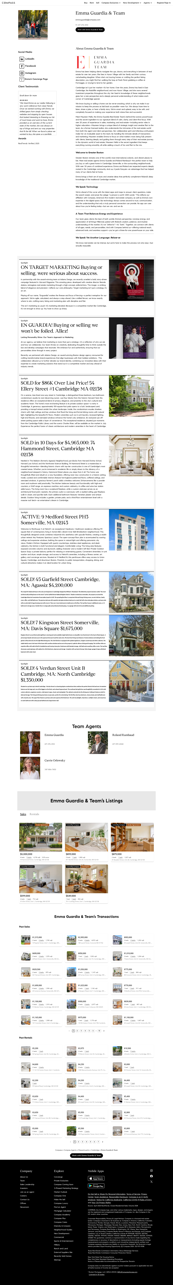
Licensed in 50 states (96, 1275)
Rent (92, 3)
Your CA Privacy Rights (101, 1202)
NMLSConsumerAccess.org (127, 1272)
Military (57, 1245)
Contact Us (24, 1199)
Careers (23, 1196)
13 (99, 1031)
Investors (24, 1188)
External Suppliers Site (63, 1252)
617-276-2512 (50, 744)
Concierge (58, 1177)
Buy (85, 3)
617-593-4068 (117, 744)
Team (22, 1181)
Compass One (60, 1196)
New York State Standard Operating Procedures (105, 1259)
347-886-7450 (50, 769)
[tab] (23, 814)
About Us (24, 1177)
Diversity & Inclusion (62, 1226)
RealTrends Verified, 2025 (28, 143)
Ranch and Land (61, 1248)
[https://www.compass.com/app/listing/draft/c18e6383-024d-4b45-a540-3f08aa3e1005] (131, 550)
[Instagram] (151, 1170)
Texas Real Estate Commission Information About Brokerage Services (113, 1251)
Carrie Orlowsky (55, 760)
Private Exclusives (61, 1181)
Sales (23, 814)
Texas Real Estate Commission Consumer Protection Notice (109, 1253)
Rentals (34, 814)
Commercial (59, 1237)
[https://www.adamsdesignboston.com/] (131, 300)
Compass (58, 1150)
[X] (151, 1181)
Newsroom (24, 1207)
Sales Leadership (27, 1184)
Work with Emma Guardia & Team (90, 30)
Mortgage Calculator (62, 1211)
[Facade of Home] (131, 656)
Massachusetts (83, 1150)
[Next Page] (104, 1030)
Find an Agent (60, 1207)
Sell (97, 3)
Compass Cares (60, 1222)
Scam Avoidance (101, 1197)
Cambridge (95, 1150)
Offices (23, 1203)
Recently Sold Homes (62, 1256)
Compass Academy (62, 1214)
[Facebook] (151, 1175)
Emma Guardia (54, 735)
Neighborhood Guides (63, 1230)
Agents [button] (147, 3)
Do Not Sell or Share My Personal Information (106, 1194)
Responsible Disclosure (118, 1197)
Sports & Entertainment (63, 1241)
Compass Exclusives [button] (110, 3)
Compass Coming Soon (63, 1184)
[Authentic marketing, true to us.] (131, 358)
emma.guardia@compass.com (88, 20)
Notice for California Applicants (109, 1200)
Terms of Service (133, 1194)
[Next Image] (59, 837)
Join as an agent (27, 1192)
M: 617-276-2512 (82, 25)
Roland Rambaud (123, 735)
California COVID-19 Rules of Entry (137, 1200)
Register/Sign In (164, 3)
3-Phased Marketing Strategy (66, 1188)
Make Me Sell (59, 1199)
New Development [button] (131, 3)
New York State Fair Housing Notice (101, 1257)
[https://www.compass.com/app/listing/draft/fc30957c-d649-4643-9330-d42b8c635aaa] (131, 476)
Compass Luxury (61, 1203)
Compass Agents (70, 1150)
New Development (61, 1233)
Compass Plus (60, 1218)
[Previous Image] (22, 837)
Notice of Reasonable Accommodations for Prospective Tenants (111, 1261)
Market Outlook (60, 1192)
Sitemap (57, 1260)
